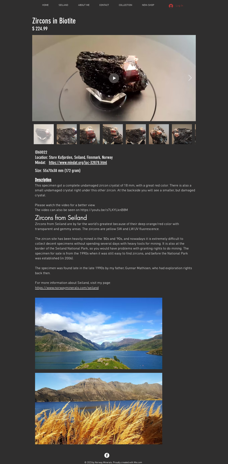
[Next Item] (190, 78)
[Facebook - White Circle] (106, 455)
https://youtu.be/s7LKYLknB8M (104, 210)
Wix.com (138, 462)
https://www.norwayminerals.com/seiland (67, 288)
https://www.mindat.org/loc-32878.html (78, 162)
